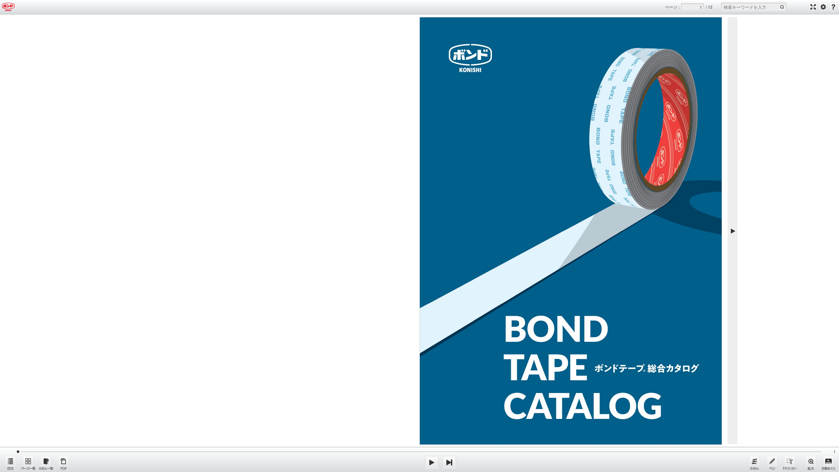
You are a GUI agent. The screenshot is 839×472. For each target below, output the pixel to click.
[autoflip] (828, 463)
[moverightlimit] (449, 462)
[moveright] (431, 462)
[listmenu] (10, 463)
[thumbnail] (28, 463)
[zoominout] (811, 463)
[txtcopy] (790, 463)
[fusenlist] (46, 463)
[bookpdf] (63, 463)
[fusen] (754, 463)
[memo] (772, 463)
